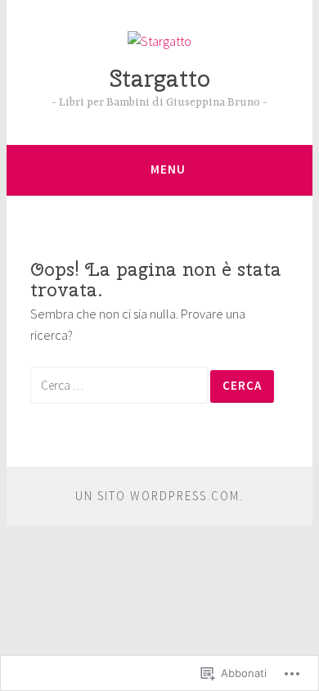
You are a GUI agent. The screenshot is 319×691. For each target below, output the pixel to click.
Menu (168, 169)
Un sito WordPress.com (157, 496)
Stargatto (160, 78)
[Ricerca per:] (120, 385)
